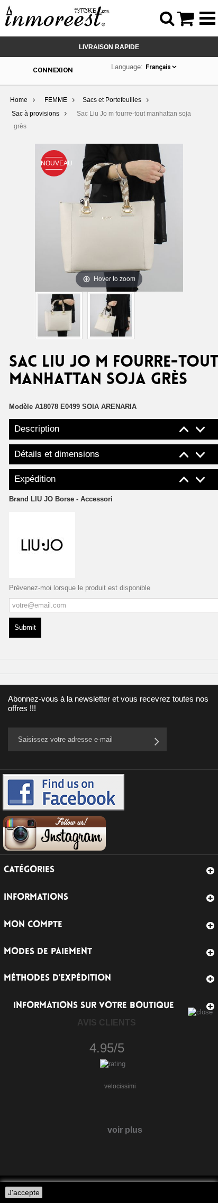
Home (19, 100)
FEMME (55, 100)
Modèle (21, 407)
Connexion (53, 70)
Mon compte (33, 924)
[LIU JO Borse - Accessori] (42, 544)
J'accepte (24, 1192)
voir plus (124, 1129)
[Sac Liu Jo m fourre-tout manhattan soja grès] (58, 315)
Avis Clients (106, 1022)
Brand (61, 499)
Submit (25, 627)
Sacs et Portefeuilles (112, 100)
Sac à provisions (35, 113)
